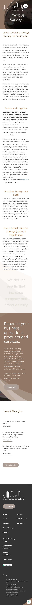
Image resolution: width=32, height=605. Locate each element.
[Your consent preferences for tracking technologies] (29, 602)
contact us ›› (24, 179)
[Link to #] (25, 6)
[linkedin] (6, 575)
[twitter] (3, 575)
